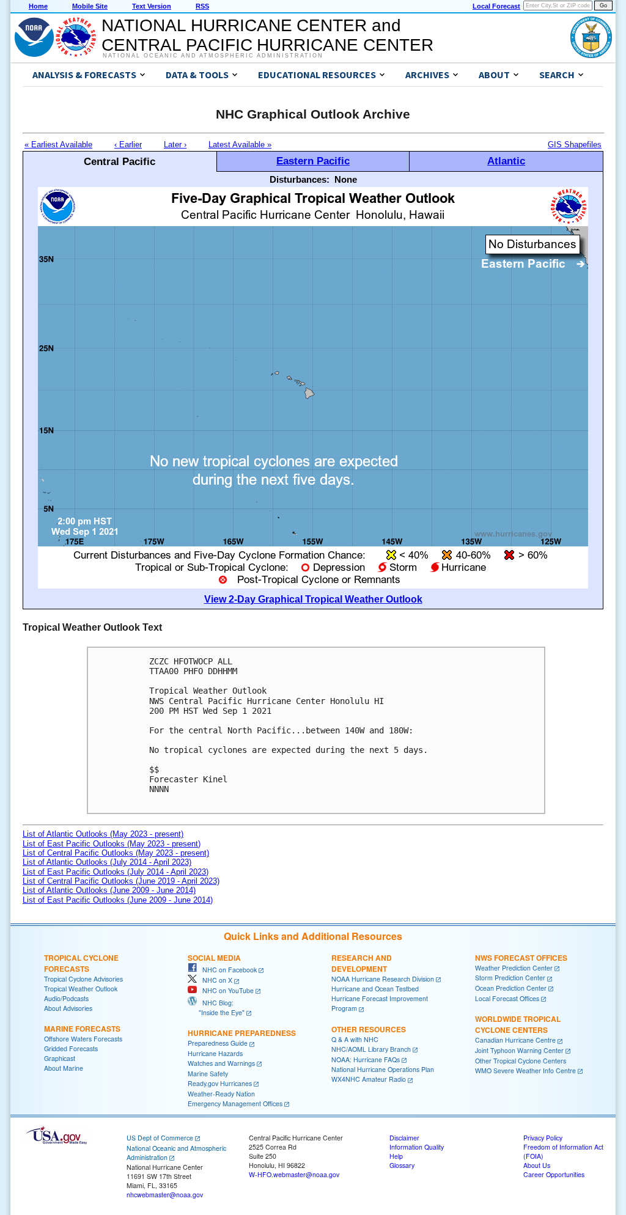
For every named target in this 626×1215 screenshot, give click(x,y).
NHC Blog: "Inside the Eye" (216, 1007)
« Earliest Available (58, 144)
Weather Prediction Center (514, 967)
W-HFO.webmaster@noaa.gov (294, 1174)
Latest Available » (239, 144)
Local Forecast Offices (507, 998)
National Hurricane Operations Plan (382, 1069)
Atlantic (506, 161)
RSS (202, 6)
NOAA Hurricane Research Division (382, 978)
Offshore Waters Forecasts (83, 1038)
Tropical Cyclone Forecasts (81, 963)
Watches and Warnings (221, 1063)
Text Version (151, 6)
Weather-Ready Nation (221, 1093)
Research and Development (361, 963)
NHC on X (214, 980)
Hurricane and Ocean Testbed (375, 988)
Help (396, 1156)
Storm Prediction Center (510, 977)
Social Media (214, 957)
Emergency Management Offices (235, 1103)
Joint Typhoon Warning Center (519, 1050)
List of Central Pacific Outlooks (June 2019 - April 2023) (121, 881)
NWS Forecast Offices (521, 957)
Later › (175, 144)
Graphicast (59, 1058)
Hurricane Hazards (215, 1053)
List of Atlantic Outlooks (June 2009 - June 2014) (109, 890)
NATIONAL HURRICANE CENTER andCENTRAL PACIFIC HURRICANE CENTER (267, 35)
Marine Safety (208, 1073)
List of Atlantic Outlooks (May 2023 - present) (103, 834)
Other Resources (368, 1029)
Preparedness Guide (218, 1043)
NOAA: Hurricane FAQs (365, 1059)
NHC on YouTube (225, 990)
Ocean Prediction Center (511, 988)
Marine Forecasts (82, 1028)
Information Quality (416, 1146)
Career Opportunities (553, 1174)
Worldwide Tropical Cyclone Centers (518, 1024)
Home (38, 6)
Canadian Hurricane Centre (515, 1039)
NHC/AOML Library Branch (371, 1049)
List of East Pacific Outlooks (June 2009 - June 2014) (118, 900)
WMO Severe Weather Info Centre (525, 1070)
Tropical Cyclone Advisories (83, 978)
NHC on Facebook (227, 969)
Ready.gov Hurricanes (220, 1083)
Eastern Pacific (313, 161)
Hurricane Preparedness (242, 1032)
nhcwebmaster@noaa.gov (165, 1194)
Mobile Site (90, 6)
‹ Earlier (128, 144)
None (345, 179)
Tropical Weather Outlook (80, 988)
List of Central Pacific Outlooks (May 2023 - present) (116, 852)
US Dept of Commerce (160, 1137)
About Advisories (68, 1008)
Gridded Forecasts (71, 1048)
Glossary (401, 1165)
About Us (536, 1165)
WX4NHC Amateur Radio (368, 1079)
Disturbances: (300, 179)
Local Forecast (496, 6)
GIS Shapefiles (575, 144)
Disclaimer (404, 1137)
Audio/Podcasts (66, 998)
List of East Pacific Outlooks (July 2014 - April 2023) (115, 871)
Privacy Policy (542, 1137)
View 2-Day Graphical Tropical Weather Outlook (313, 599)
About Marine (63, 1068)
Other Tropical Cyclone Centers (520, 1060)
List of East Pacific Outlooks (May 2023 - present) (112, 843)
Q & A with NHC (354, 1039)
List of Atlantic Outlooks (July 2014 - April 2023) (107, 862)
